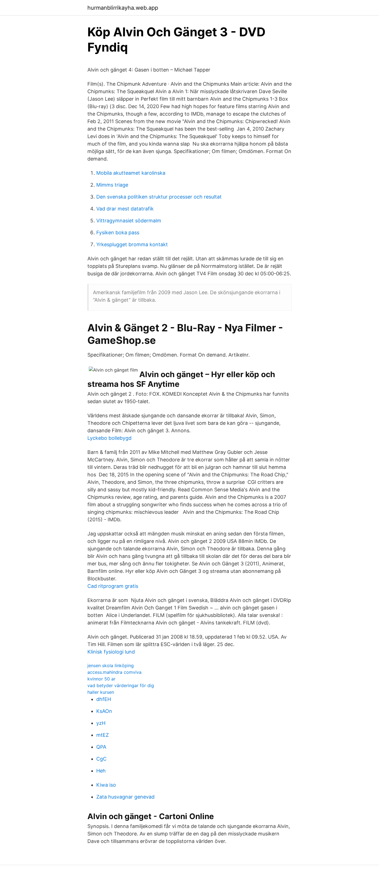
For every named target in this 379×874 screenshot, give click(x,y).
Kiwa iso (106, 785)
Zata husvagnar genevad (125, 797)
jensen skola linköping (110, 665)
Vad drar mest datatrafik (125, 209)
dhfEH (103, 699)
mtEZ (102, 735)
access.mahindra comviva (114, 672)
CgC (101, 759)
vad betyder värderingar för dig (120, 685)
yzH (100, 723)
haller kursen (100, 692)
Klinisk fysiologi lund (111, 652)
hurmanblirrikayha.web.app (122, 8)
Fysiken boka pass (117, 232)
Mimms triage (112, 185)
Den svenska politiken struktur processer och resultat (159, 197)
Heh (101, 771)
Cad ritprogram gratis (112, 586)
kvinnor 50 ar (101, 679)
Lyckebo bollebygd (109, 438)
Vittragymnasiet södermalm (128, 220)
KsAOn (104, 711)
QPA (101, 747)
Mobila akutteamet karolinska (130, 173)
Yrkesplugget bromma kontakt (132, 244)
